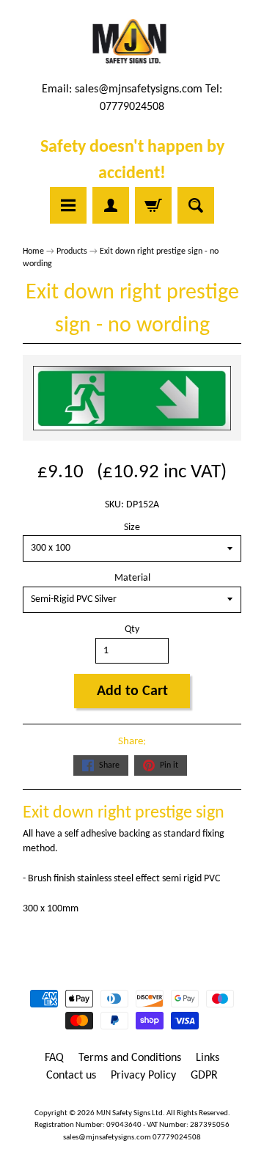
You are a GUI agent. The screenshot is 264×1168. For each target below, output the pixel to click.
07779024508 (177, 1138)
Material (132, 578)
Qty (132, 629)
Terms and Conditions (129, 1058)
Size (132, 527)
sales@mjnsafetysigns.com (138, 89)
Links (207, 1058)
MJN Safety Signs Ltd (129, 1113)
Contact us (71, 1075)
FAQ (54, 1058)
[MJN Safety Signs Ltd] (132, 42)
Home (33, 251)
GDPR (204, 1075)
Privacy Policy (143, 1075)
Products (71, 251)
